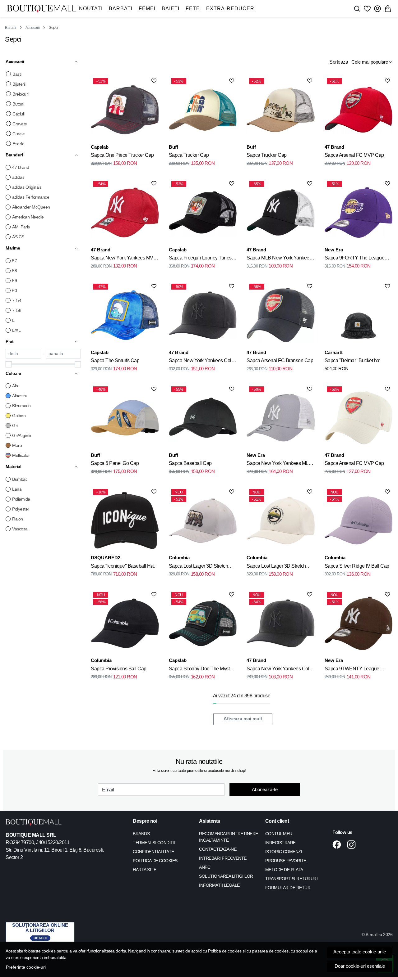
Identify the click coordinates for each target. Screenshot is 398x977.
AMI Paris (21, 226)
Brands (141, 833)
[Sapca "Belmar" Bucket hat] (358, 315)
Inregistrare (280, 842)
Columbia (179, 557)
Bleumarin (21, 405)
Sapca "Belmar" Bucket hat (353, 360)
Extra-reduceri (231, 8)
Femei (147, 8)
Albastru (19, 395)
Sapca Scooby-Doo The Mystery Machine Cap (202, 669)
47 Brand (20, 167)
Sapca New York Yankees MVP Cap (123, 259)
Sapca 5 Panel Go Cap (115, 463)
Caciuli (18, 113)
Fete (193, 8)
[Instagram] (353, 844)
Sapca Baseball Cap (190, 463)
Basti (16, 74)
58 (14, 270)
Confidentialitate (153, 851)
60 (14, 290)
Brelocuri (20, 94)
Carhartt (334, 352)
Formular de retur (288, 887)
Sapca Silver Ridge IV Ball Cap (357, 566)
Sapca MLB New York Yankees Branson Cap (279, 259)
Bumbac (19, 479)
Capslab (100, 147)
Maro (17, 445)
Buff (173, 147)
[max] (63, 353)
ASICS (18, 236)
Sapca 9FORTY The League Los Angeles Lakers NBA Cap (355, 259)
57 (14, 260)
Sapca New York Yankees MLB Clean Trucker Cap (279, 464)
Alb (15, 385)
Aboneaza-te (265, 789)
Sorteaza (338, 62)
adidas (18, 177)
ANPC (204, 867)
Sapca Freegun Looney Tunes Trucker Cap (200, 259)
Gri (15, 425)
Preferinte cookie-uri (26, 967)
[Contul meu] (377, 8)
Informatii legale (219, 885)
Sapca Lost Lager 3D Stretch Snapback (198, 567)
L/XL (16, 330)
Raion (17, 518)
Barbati (120, 8)
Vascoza (20, 528)
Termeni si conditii (154, 842)
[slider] (9, 364)
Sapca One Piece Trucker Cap (122, 155)
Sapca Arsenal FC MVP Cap (354, 155)
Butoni (18, 103)
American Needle (28, 216)
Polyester (20, 509)
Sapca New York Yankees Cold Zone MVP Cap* (279, 669)
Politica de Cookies (155, 860)
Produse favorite (285, 860)
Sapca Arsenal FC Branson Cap (280, 360)
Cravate (19, 123)
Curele (18, 133)
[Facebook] (338, 844)
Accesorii (32, 27)
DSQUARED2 (105, 557)
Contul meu (278, 833)
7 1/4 (16, 300)
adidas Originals (26, 187)
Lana (16, 489)
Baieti (170, 8)
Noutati (91, 8)
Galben (18, 415)
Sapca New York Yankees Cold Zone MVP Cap (201, 361)
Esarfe (18, 143)
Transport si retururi (291, 878)
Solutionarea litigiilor (226, 876)
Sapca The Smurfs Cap (115, 360)
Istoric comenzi (283, 851)
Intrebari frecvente (223, 858)
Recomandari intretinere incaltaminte (228, 837)
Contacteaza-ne (217, 849)
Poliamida (21, 499)
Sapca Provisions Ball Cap (118, 668)
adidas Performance (30, 197)
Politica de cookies (225, 950)
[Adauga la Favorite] (153, 80)
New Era (334, 249)
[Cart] (387, 8)
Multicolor (21, 455)
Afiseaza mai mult (243, 718)
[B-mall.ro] (41, 8)
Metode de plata (284, 869)
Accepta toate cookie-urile (359, 951)
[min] (23, 353)
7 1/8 (16, 310)
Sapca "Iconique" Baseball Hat (123, 566)
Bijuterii (18, 84)
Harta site (144, 869)
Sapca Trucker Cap (189, 155)
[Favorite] (367, 8)
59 (14, 280)
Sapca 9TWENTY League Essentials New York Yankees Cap (356, 669)
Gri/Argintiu (22, 435)
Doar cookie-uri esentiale (360, 966)
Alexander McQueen (31, 207)
